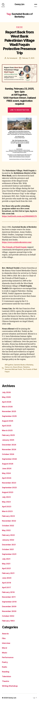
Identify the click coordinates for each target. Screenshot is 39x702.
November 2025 (9, 411)
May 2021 (6, 564)
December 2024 (9, 445)
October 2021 (8, 549)
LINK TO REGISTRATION (19, 110)
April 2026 (6, 402)
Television (6, 676)
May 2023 (6, 502)
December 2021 (9, 545)
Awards (5, 634)
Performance (7, 657)
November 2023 (9, 483)
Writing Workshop (10, 686)
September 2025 (9, 416)
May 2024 (6, 473)
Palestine (26, 367)
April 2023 (6, 506)
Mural (4, 648)
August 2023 (7, 492)
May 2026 (6, 397)
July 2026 (6, 392)
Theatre (5, 681)
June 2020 (6, 578)
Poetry (19, 27)
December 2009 (9, 606)
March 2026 (7, 407)
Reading (5, 672)
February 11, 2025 (28, 58)
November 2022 (9, 521)
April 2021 (6, 568)
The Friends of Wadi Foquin (14, 247)
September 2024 (9, 459)
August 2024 (7, 464)
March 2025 (7, 430)
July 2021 (6, 559)
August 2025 (7, 421)
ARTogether (9, 365)
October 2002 (8, 616)
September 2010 (9, 602)
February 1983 (8, 621)
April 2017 (6, 587)
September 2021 (9, 554)
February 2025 (8, 435)
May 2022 (6, 530)
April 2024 (6, 478)
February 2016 (8, 592)
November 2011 (9, 597)
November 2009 (9, 611)
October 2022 (8, 526)
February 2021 (8, 573)
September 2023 (9, 487)
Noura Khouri (17, 367)
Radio (4, 667)
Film (4, 638)
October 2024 (8, 454)
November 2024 (9, 449)
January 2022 (8, 540)
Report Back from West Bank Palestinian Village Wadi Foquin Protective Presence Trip (19, 42)
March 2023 (7, 511)
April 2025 (6, 426)
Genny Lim (19, 4)
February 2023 (8, 516)
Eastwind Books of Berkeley (23, 365)
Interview (6, 643)
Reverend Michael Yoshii (13, 369)
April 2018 (6, 583)
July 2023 (6, 497)
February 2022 (8, 535)
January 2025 (8, 440)
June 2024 (6, 468)
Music (4, 653)
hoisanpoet (13, 58)
